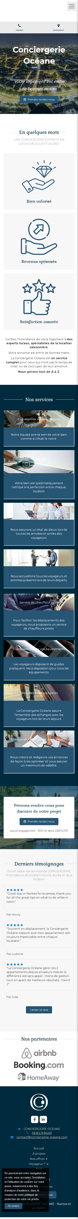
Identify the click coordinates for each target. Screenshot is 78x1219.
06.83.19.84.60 (42, 1133)
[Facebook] (34, 1119)
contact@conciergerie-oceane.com (41, 1137)
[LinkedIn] (43, 1119)
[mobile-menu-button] (71, 6)
